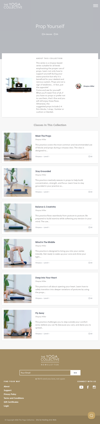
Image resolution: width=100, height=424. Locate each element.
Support (7, 390)
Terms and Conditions (14, 398)
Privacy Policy (10, 394)
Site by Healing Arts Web (46, 420)
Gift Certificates (11, 402)
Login (6, 405)
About (7, 386)
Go (75, 372)
